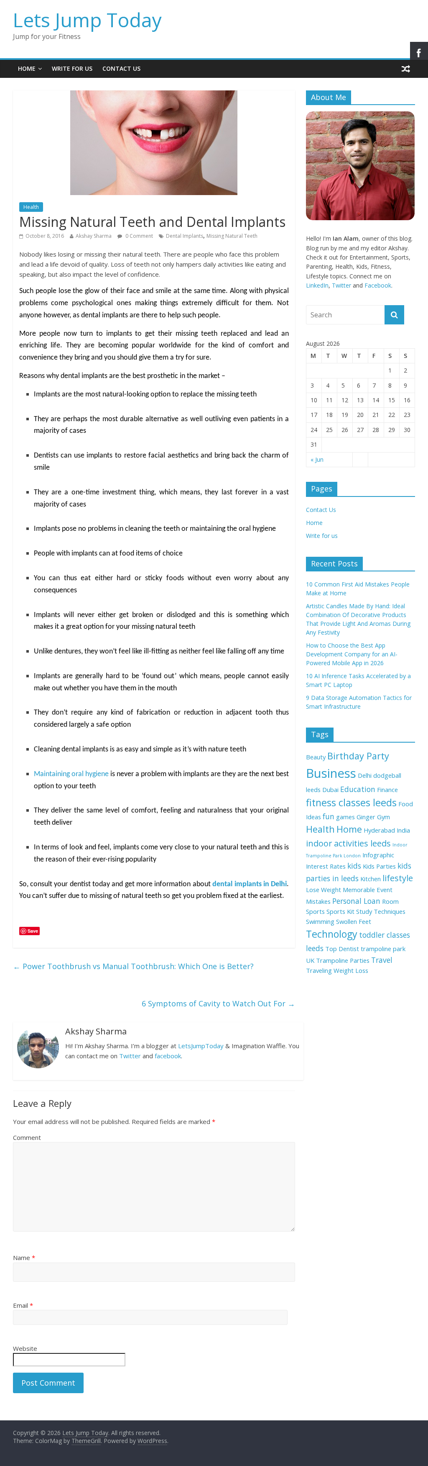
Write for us (72, 68)
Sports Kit (340, 911)
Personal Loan (356, 901)
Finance (387, 789)
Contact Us (121, 68)
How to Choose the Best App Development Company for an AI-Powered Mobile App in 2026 (351, 654)
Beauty (316, 757)
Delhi (365, 775)
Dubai (330, 789)
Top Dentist (342, 948)
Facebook (377, 285)
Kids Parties (379, 866)
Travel (381, 960)
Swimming (320, 921)
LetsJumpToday (201, 1046)
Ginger (366, 817)
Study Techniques (380, 911)
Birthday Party (358, 756)
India (403, 830)
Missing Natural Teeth (231, 235)
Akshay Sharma (94, 235)
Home (27, 68)
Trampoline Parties (342, 960)
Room (390, 901)
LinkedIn (317, 285)
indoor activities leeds (348, 843)
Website (25, 1348)
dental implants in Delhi (249, 884)
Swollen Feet (353, 921)
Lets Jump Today (87, 20)
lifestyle (397, 878)
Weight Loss (351, 970)
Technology (331, 934)
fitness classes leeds (351, 802)
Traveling (319, 970)
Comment (27, 1137)
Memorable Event (367, 889)
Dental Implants (184, 235)
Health (31, 207)
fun (328, 816)
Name (24, 1257)
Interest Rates (326, 866)
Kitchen (370, 878)
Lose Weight (323, 889)
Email (23, 1305)
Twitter (130, 1056)
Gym (383, 817)
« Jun (317, 459)
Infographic (378, 855)
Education (357, 789)
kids (354, 866)
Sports (315, 911)
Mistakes (318, 901)
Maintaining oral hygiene (71, 774)
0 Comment (138, 235)
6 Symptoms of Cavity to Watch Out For (218, 1003)
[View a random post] (406, 68)
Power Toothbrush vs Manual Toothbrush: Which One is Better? (133, 966)
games (345, 817)
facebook (168, 1056)
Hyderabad (379, 830)
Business (331, 773)
